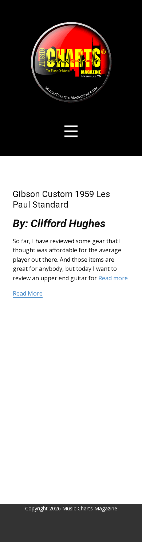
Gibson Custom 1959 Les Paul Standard (61, 199)
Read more (113, 278)
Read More (28, 293)
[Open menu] (71, 131)
